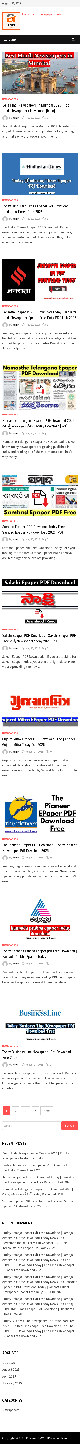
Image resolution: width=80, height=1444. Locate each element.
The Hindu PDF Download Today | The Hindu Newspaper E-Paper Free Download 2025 (38, 1265)
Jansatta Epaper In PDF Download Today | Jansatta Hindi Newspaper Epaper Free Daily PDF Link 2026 (39, 1287)
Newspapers (10, 99)
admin (16, 117)
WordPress (48, 1438)
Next (46, 1111)
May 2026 (8, 1362)
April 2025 (9, 1376)
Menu (12, 40)
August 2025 (11, 1369)
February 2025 (12, 1383)
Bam (64, 1438)
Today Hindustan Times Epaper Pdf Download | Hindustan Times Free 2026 (38, 1309)
